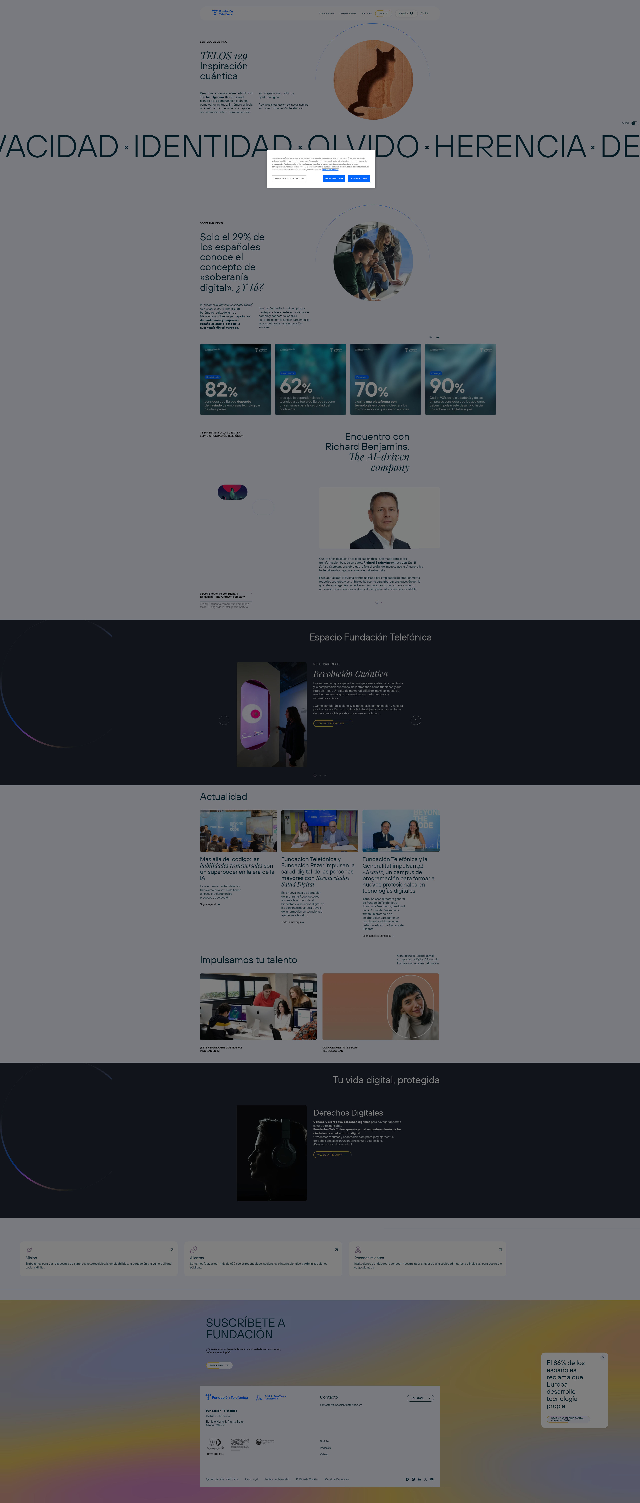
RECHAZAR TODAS (334, 179)
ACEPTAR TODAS (359, 179)
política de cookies (330, 170)
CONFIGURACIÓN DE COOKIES (289, 179)
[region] (321, 169)
